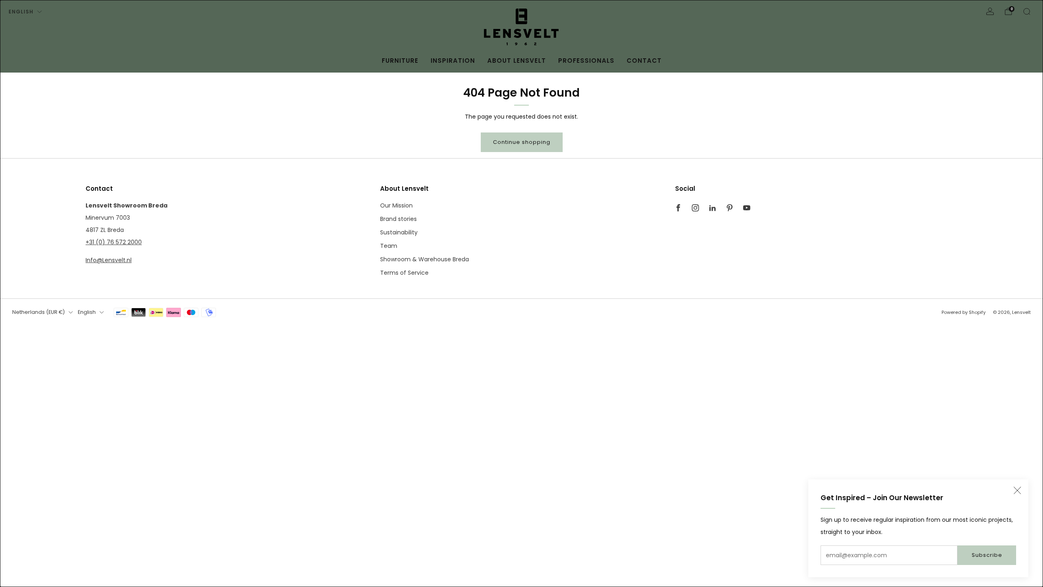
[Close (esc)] (1017, 490)
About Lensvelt (516, 60)
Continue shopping (521, 142)
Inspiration (453, 60)
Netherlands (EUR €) (38, 312)
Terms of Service (404, 273)
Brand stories (398, 219)
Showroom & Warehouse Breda (424, 259)
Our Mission (396, 205)
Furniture (400, 60)
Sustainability (399, 232)
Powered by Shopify (964, 312)
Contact (644, 60)
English (21, 11)
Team (388, 246)
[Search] (1027, 11)
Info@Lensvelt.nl (109, 260)
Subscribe (987, 555)
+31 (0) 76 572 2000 (114, 242)
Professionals (586, 60)
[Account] (990, 11)
